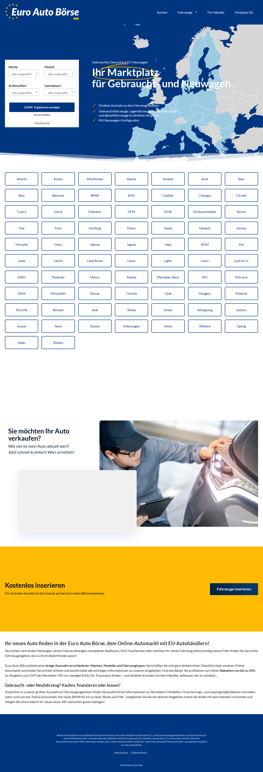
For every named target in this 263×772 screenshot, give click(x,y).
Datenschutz (139, 752)
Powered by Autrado (131, 765)
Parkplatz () (244, 12)
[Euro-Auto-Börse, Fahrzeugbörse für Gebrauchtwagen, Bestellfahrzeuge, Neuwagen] (42, 12)
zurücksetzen (42, 114)
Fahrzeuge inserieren (234, 589)
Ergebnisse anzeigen (42, 107)
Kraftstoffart (18, 86)
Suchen (162, 12)
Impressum (121, 752)
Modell (49, 67)
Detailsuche (42, 123)
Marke (13, 67)
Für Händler (216, 12)
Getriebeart (53, 86)
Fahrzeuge (185, 12)
